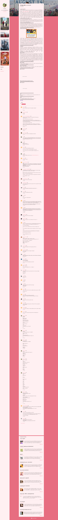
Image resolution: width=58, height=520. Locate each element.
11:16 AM (24, 198)
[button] (42, 5)
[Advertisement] (46, 13)
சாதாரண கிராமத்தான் (25, 405)
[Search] (48, 2)
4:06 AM (24, 409)
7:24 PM (24, 292)
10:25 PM (24, 309)
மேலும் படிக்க (41, 444)
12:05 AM (24, 348)
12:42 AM (24, 421)
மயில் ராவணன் (25, 11)
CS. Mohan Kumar (25, 182)
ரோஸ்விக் (24, 411)
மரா (23, 136)
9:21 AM (24, 134)
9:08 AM (24, 114)
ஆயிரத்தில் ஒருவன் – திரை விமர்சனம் (25, 485)
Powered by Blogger (34, 518)
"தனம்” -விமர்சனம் (22, 438)
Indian (23, 200)
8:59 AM (24, 110)
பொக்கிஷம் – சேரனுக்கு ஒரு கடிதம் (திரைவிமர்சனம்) (26, 446)
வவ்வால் (24, 187)
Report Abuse (2, 71)
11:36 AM (24, 205)
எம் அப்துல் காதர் (24, 249)
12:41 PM (24, 252)
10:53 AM (24, 193)
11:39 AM (24, 212)
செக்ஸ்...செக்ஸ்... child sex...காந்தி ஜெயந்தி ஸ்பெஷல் (27, 493)
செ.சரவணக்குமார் (25, 132)
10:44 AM (24, 180)
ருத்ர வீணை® (24, 245)
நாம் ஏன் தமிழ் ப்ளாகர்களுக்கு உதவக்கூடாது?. (26, 509)
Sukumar (24, 294)
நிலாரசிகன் (24, 311)
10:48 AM (24, 189)
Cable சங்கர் (22, 1)
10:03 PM (24, 305)
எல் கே (23, 254)
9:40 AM (24, 167)
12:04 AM (24, 328)
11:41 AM (24, 220)
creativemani (24, 128)
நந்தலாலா (21, 454)
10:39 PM (24, 313)
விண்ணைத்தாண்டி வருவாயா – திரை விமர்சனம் (26, 462)
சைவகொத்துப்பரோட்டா (25, 178)
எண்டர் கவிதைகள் (22, 501)
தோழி (27, 11)
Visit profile (4, 11)
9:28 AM (24, 151)
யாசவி (23, 195)
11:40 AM (24, 216)
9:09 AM (24, 130)
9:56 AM (24, 176)
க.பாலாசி (24, 191)
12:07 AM (24, 370)
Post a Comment (23, 423)
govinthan (24, 418)
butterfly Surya (24, 214)
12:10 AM (24, 403)
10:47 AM (24, 185)
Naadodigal (24, 307)
